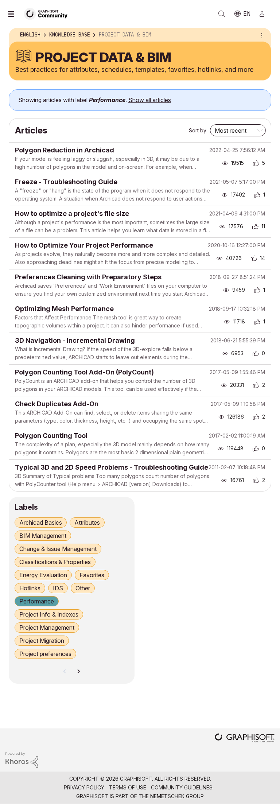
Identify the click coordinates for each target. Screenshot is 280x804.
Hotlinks (29, 588)
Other (82, 588)
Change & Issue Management (58, 548)
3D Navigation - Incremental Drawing (75, 340)
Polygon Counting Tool (51, 435)
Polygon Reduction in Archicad (64, 150)
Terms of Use (127, 787)
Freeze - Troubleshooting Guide (66, 182)
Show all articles (149, 100)
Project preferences (45, 653)
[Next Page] (78, 671)
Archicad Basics (40, 522)
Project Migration (41, 640)
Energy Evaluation (43, 575)
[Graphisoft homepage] (245, 739)
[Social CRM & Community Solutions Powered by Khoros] (21, 760)
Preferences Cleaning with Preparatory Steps (88, 277)
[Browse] (14, 14)
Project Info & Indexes (48, 614)
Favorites (91, 575)
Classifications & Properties (55, 562)
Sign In (265, 13)
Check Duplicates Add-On (56, 404)
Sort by (197, 130)
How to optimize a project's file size (72, 213)
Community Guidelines (182, 787)
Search (221, 14)
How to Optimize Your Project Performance (84, 245)
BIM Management (42, 535)
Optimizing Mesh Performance (64, 308)
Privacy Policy (84, 787)
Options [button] (260, 35)
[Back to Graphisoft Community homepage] (48, 13)
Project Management (46, 627)
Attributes (87, 522)
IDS (58, 588)
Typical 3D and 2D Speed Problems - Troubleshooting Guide (111, 467)
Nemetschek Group (177, 796)
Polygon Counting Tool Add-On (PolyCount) (84, 372)
